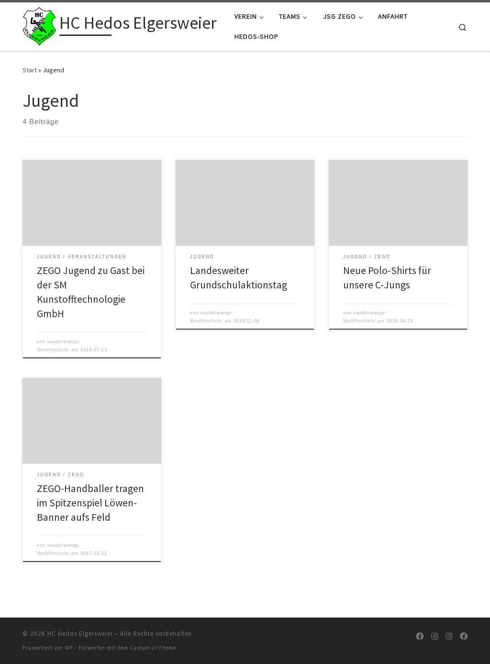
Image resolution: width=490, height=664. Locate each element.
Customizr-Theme (153, 647)
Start (29, 70)
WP (69, 647)
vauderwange (63, 341)
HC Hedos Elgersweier (80, 634)
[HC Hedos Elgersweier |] (39, 24)
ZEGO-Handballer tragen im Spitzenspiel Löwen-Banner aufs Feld (90, 503)
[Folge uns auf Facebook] (419, 636)
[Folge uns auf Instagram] (434, 636)
